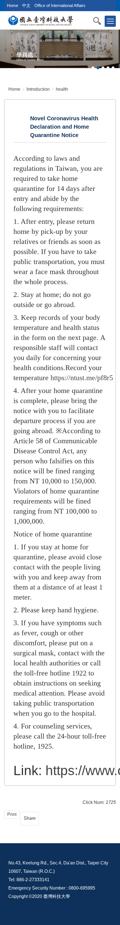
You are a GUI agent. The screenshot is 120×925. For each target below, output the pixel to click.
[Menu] (110, 21)
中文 (26, 5)
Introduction (38, 89)
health (62, 89)
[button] (100, 21)
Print (11, 814)
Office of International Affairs (59, 5)
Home (12, 5)
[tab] (92, 67)
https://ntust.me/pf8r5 (82, 378)
